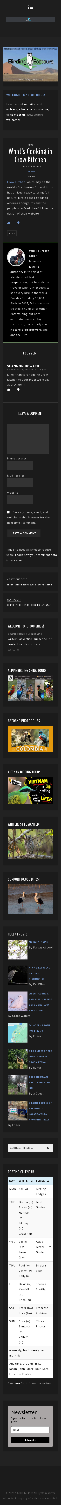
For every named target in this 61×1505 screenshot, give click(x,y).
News (30, 144)
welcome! (13, 120)
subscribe (41, 109)
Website (12, 492)
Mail (16, 475)
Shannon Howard (23, 366)
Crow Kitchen (16, 182)
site (33, 634)
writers (13, 639)
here (17, 1383)
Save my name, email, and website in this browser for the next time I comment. (28, 517)
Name (17, 458)
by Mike (31, 171)
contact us (15, 644)
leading (34, 266)
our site (29, 104)
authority (16, 272)
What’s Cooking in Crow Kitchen (30, 155)
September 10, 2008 (31, 166)
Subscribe (30, 1440)
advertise (26, 109)
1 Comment (31, 176)
